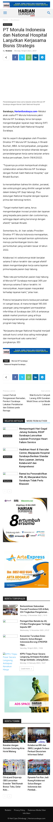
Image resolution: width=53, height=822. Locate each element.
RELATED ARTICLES (14, 421)
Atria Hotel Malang (11, 741)
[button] (5, 13)
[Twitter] (22, 57)
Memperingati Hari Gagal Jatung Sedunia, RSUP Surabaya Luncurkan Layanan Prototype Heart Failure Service (33, 435)
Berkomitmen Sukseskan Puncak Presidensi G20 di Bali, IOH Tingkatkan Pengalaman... (34, 609)
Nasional (32, 741)
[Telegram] (42, 57)
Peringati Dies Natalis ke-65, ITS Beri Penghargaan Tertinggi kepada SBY (35, 624)
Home (5, 20)
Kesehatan (15, 20)
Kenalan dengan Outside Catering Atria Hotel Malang (13, 748)
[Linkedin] (35, 57)
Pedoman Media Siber (37, 810)
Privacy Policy (19, 810)
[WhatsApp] (29, 57)
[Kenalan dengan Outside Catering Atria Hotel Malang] (14, 735)
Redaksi (9, 51)
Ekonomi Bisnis (9, 774)
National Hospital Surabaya (14, 364)
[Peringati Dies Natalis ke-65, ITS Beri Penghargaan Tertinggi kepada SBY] (10, 625)
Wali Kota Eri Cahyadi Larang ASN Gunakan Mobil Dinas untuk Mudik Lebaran (38, 400)
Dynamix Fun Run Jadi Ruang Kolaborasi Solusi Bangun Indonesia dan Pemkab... (38, 783)
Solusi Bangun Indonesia (37, 774)
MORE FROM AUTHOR (37, 421)
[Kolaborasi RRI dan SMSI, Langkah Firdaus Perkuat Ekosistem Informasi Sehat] (39, 735)
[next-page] (9, 491)
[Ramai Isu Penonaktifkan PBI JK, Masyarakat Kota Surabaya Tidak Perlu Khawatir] (10, 477)
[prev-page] (5, 491)
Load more (25, 668)
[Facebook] (15, 57)
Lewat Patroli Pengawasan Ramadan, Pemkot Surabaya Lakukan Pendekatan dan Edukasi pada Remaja (14, 403)
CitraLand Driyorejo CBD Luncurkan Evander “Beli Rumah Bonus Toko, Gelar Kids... (13, 783)
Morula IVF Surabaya (19, 361)
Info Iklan (26, 813)
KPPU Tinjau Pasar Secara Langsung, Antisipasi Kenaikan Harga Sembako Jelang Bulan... (35, 657)
